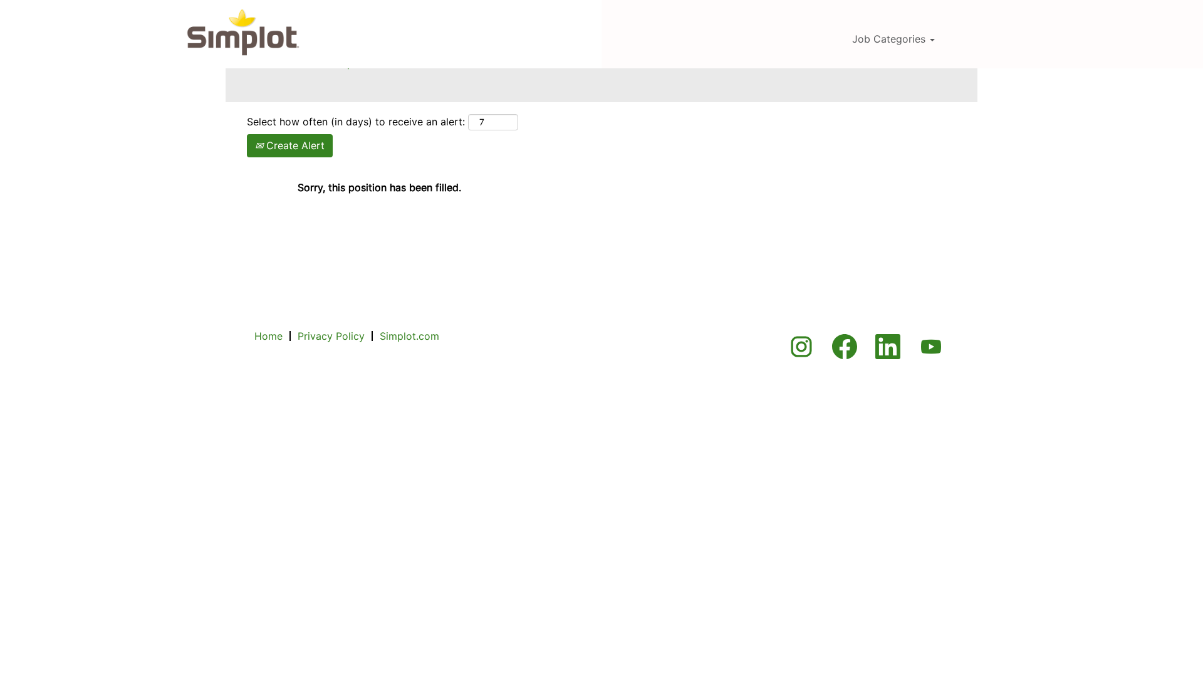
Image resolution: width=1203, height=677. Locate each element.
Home (268, 336)
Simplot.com (409, 336)
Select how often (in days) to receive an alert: (356, 121)
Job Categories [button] (890, 39)
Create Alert (294, 145)
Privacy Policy (331, 336)
